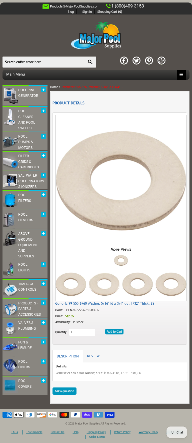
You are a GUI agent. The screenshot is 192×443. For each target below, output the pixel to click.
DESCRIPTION (68, 356)
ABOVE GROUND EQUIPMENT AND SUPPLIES (28, 245)
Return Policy (122, 432)
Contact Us (57, 432)
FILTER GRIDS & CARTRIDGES (28, 161)
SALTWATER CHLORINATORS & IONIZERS (31, 181)
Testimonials (34, 432)
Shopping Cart (109, 12)
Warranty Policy (148, 432)
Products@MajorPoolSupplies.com (74, 6)
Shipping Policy (96, 432)
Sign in (87, 12)
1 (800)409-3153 (127, 6)
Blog (71, 12)
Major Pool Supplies (87, 423)
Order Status (97, 436)
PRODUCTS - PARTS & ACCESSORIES (29, 308)
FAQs (15, 432)
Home (54, 87)
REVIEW (93, 356)
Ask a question (64, 391)
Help (75, 432)
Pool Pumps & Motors (25, 142)
